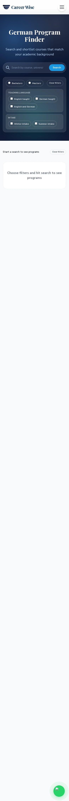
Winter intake (21, 123)
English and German (24, 106)
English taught (22, 99)
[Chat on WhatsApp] (59, 791)
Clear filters (55, 83)
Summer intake (46, 123)
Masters (36, 83)
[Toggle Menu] (62, 7)
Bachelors (17, 83)
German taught (47, 99)
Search (57, 67)
